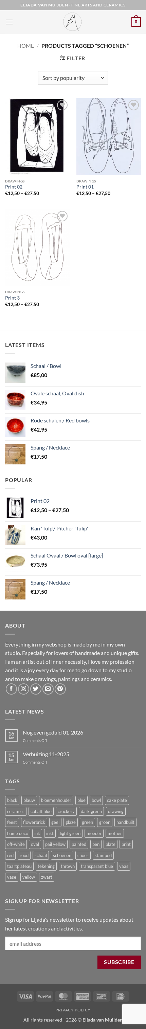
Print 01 (85, 187)
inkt (50, 833)
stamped (103, 855)
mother (115, 833)
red (10, 855)
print (126, 844)
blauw (29, 800)
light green (70, 833)
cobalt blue (41, 811)
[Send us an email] (48, 689)
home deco (17, 833)
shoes (83, 855)
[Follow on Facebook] (11, 689)
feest (12, 822)
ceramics (15, 811)
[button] (9, 22)
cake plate (117, 800)
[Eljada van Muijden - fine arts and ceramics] (73, 22)
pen (95, 844)
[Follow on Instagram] (23, 689)
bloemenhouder (56, 800)
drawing (116, 811)
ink (37, 833)
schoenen (62, 855)
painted (79, 844)
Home (25, 45)
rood (24, 855)
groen (104, 822)
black (12, 800)
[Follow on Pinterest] (60, 689)
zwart (46, 877)
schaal (41, 855)
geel (55, 822)
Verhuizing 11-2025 (46, 754)
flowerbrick (34, 822)
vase (11, 877)
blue (81, 800)
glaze (71, 822)
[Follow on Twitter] (35, 689)
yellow (28, 877)
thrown (68, 866)
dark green (91, 811)
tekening (46, 866)
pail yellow (55, 844)
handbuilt (125, 822)
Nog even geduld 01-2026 (53, 732)
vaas (123, 866)
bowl (96, 800)
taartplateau (19, 866)
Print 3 (12, 298)
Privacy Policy (73, 1009)
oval (35, 844)
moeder (94, 833)
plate (110, 844)
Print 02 (13, 187)
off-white (16, 844)
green (87, 822)
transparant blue (97, 866)
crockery (66, 811)
